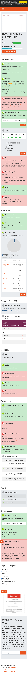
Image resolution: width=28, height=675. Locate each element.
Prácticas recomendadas (8, 581)
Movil (3, 573)
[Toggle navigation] (3, 9)
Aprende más (3, 5)
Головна (5, 269)
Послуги (5, 283)
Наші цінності (6, 278)
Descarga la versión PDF (9, 51)
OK (22, 1)
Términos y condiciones (9, 671)
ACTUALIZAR (17, 43)
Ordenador (5, 571)
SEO (3, 583)
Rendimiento (5, 578)
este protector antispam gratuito (12, 440)
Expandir (23, 124)
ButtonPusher (12, 667)
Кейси (4, 274)
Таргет (4, 288)
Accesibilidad (5, 580)
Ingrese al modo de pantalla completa (14, 595)
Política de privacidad (9, 669)
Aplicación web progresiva (8, 584)
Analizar (4, 591)
